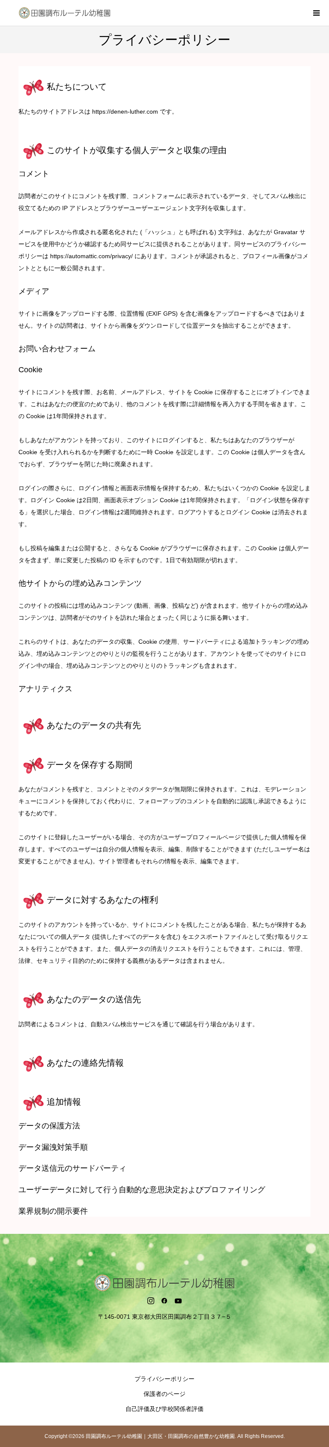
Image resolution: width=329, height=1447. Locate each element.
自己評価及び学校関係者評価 (164, 1408)
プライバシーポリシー (164, 1378)
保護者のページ (164, 1393)
